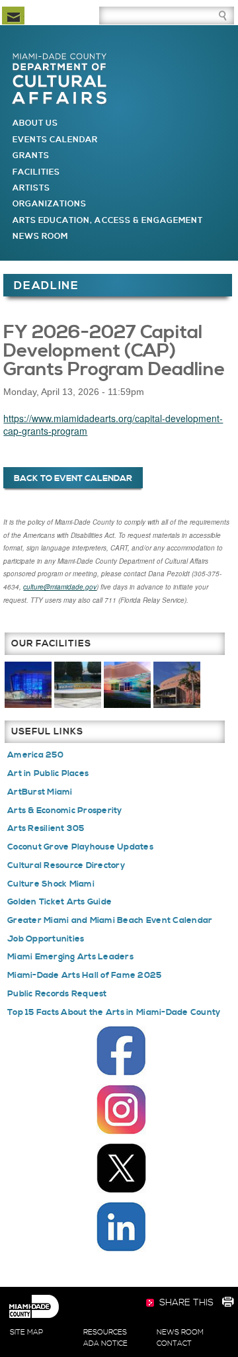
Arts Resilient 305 (46, 828)
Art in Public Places (48, 773)
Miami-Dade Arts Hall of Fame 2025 (84, 975)
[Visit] (28, 684)
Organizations (50, 204)
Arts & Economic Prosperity (64, 810)
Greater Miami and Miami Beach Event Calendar (109, 920)
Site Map (26, 1332)
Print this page (227, 1303)
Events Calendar (56, 140)
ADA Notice (105, 1343)
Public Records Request (57, 993)
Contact (174, 1343)
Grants (31, 156)
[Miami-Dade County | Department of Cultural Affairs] (59, 58)
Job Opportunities (45, 939)
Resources (105, 1332)
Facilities (37, 172)
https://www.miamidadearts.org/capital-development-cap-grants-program (113, 425)
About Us (35, 123)
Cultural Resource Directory (66, 865)
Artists (31, 188)
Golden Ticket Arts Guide (59, 902)
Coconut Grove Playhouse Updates (80, 847)
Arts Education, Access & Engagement (108, 221)
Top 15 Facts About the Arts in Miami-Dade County (113, 1012)
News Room (40, 236)
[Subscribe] (13, 15)
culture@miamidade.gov (60, 586)
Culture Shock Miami (51, 884)
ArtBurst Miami (40, 792)
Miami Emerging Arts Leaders (70, 956)
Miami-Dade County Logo (33, 1306)
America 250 (35, 755)
